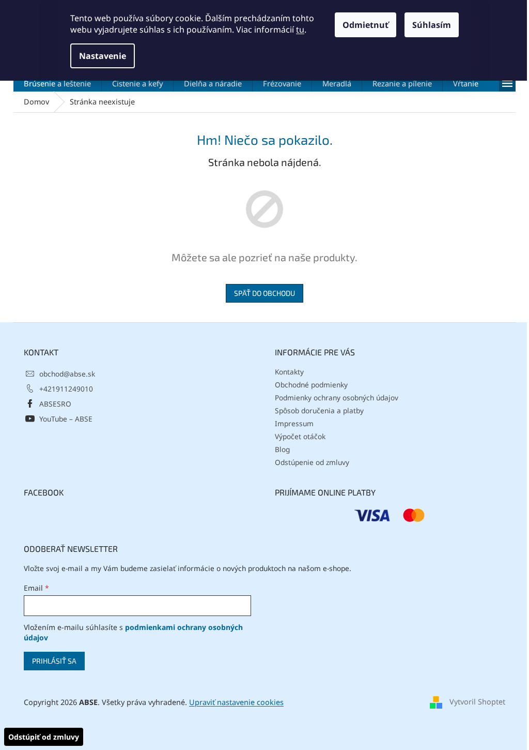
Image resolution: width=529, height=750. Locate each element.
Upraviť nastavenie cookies (236, 702)
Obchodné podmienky (311, 384)
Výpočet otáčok (300, 436)
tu (300, 29)
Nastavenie (102, 56)
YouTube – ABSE (65, 419)
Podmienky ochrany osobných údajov (336, 397)
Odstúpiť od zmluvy (43, 737)
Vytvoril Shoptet (477, 702)
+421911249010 (66, 389)
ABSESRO (55, 404)
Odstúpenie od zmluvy (312, 462)
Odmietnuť (365, 25)
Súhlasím (431, 25)
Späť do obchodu (264, 293)
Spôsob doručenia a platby (319, 410)
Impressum (294, 423)
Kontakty (289, 372)
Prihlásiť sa (54, 660)
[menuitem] (57, 83)
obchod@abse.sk (67, 374)
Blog (282, 449)
